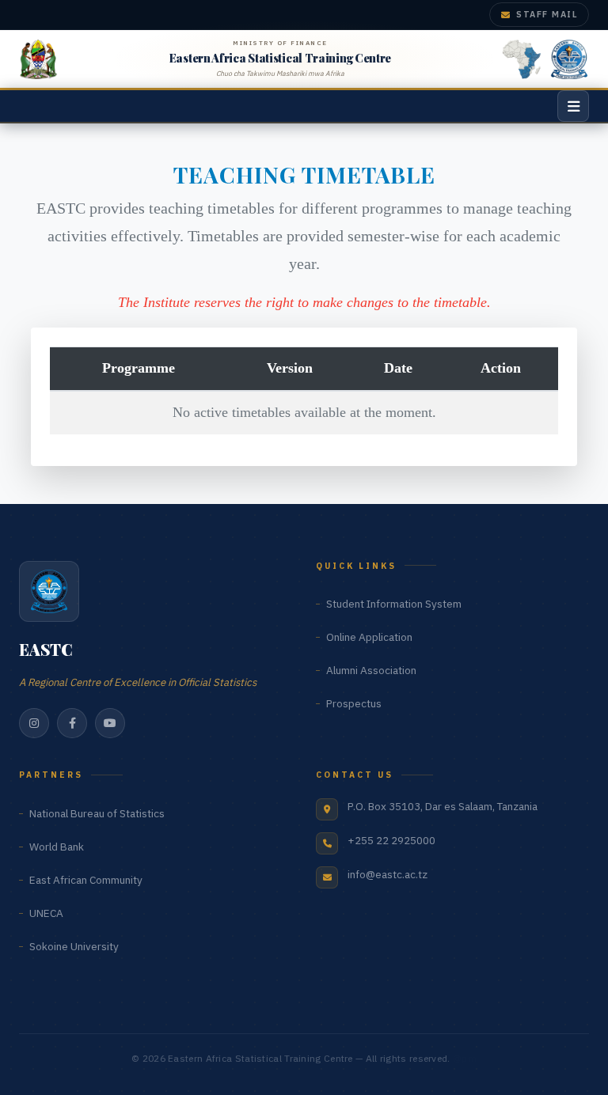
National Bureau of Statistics (97, 813)
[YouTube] (110, 723)
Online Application (369, 637)
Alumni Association (371, 670)
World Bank (56, 846)
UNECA (46, 913)
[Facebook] (72, 723)
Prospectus (354, 703)
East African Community (85, 880)
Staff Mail (546, 14)
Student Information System (394, 604)
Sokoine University (74, 946)
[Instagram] (34, 723)
